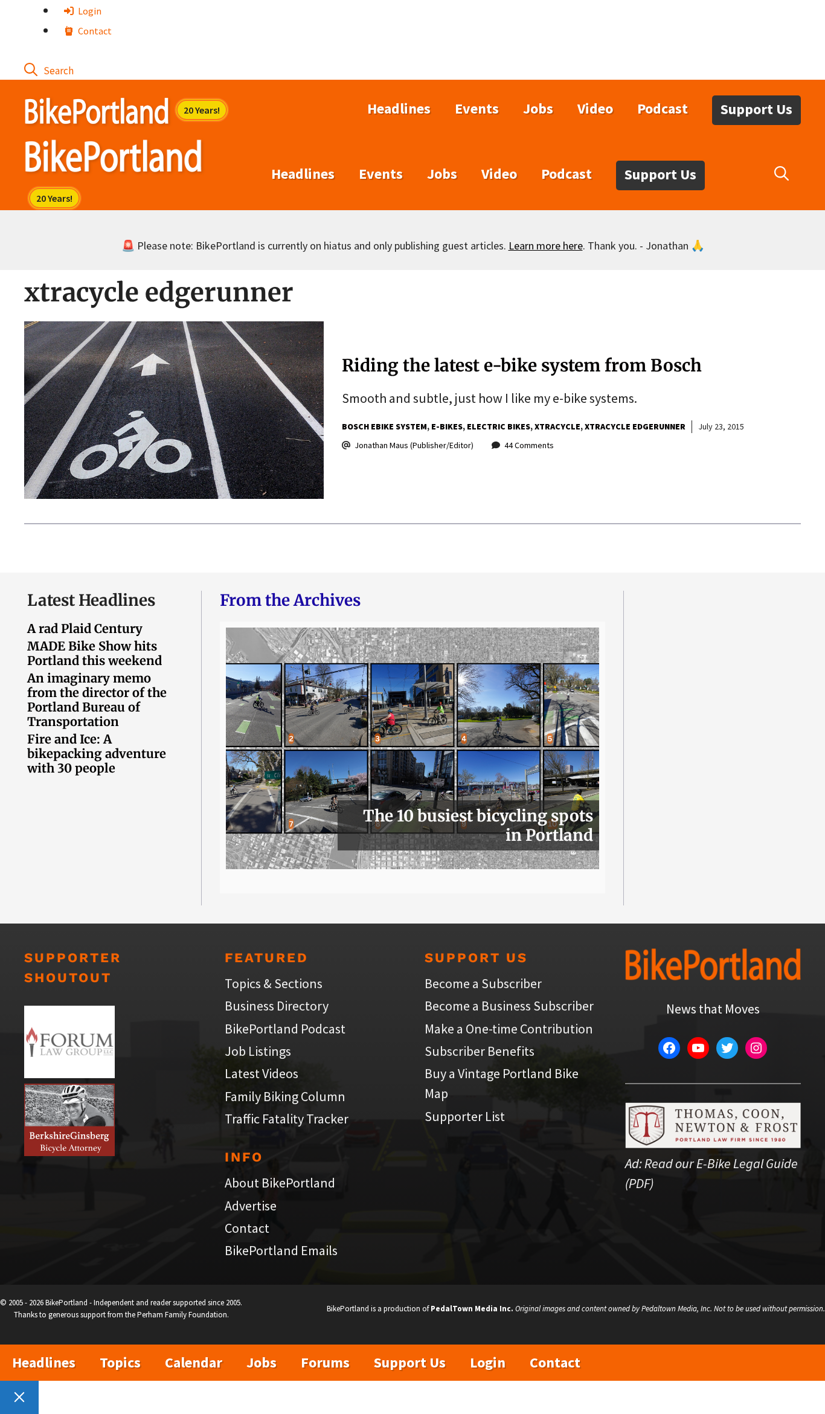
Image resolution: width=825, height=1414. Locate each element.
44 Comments (529, 445)
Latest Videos (261, 1073)
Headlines (399, 108)
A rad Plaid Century (85, 628)
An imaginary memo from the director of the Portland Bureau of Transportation (97, 699)
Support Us (756, 109)
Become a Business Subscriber (509, 1005)
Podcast (662, 108)
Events (477, 108)
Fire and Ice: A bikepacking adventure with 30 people (96, 753)
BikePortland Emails (281, 1250)
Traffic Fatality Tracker (286, 1118)
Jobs (538, 108)
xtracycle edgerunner (635, 426)
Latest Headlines (91, 600)
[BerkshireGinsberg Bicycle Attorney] (69, 1151)
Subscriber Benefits (479, 1051)
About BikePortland (280, 1182)
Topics (120, 1362)
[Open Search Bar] (49, 69)
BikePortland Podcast (285, 1028)
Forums (325, 1362)
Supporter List (465, 1116)
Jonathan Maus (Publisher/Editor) (414, 445)
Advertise (251, 1205)
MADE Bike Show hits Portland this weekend (94, 653)
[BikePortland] (113, 159)
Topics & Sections (274, 983)
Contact (94, 31)
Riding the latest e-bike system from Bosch (522, 365)
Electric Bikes (498, 426)
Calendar (193, 1362)
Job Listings (258, 1051)
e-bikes (447, 426)
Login (88, 11)
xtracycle (557, 426)
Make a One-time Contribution (509, 1028)
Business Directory (277, 1005)
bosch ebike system (384, 426)
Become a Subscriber (483, 983)
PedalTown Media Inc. (472, 1308)
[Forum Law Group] (69, 1073)
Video (595, 108)
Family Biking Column (285, 1096)
